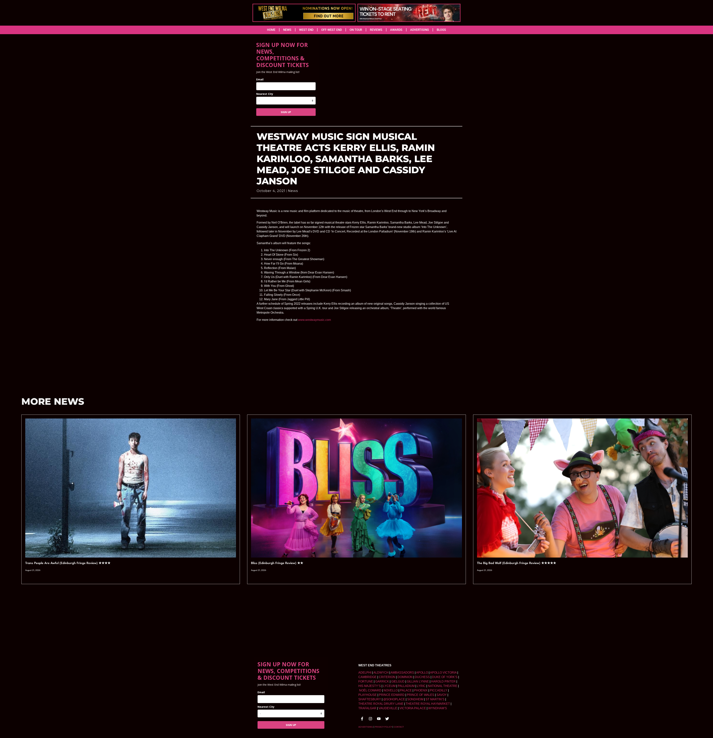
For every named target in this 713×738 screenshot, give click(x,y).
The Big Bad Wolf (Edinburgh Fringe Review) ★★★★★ (516, 563)
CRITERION (387, 677)
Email (259, 79)
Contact (399, 727)
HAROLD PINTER (443, 681)
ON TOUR (356, 30)
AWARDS (396, 30)
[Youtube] (378, 718)
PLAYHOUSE (367, 694)
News (293, 191)
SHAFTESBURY (369, 699)
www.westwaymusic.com (314, 319)
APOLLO (422, 672)
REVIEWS (376, 30)
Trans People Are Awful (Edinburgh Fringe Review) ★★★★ (67, 563)
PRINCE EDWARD (392, 694)
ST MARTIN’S (435, 699)
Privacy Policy (383, 727)
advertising (365, 727)
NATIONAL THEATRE (442, 686)
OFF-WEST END (331, 30)
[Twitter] (387, 718)
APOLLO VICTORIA (443, 672)
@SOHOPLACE (394, 699)
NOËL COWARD (370, 690)
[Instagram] (370, 718)
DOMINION (405, 677)
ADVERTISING (419, 30)
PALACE (406, 690)
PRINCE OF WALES (420, 694)
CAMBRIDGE (367, 677)
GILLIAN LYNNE (418, 681)
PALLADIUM (406, 686)
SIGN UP (286, 112)
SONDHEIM (415, 699)
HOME (271, 30)
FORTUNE (365, 681)
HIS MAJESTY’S (369, 686)
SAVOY (442, 694)
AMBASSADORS (402, 672)
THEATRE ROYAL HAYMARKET (428, 703)
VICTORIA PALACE (412, 708)
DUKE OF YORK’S (445, 677)
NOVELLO (391, 690)
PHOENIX (421, 690)
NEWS (287, 30)
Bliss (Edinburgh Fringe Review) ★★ (277, 563)
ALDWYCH (381, 672)
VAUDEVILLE (388, 708)
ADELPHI (364, 672)
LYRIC (421, 686)
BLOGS (441, 30)
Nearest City (264, 94)
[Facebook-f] (362, 718)
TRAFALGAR (367, 708)
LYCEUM (389, 686)
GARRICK (382, 681)
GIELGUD (398, 681)
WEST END (306, 30)
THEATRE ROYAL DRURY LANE (380, 703)
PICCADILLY (438, 690)
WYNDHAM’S (437, 708)
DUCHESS (422, 677)
